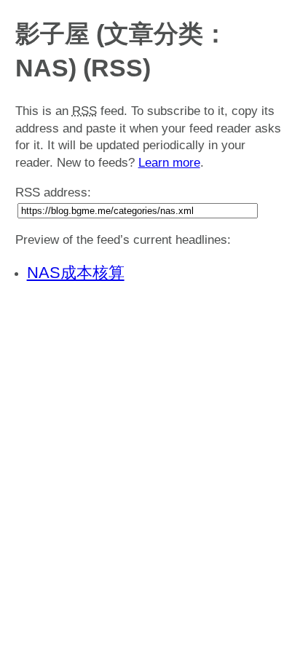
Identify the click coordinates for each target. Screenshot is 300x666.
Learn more (169, 163)
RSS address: (53, 192)
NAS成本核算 (76, 272)
